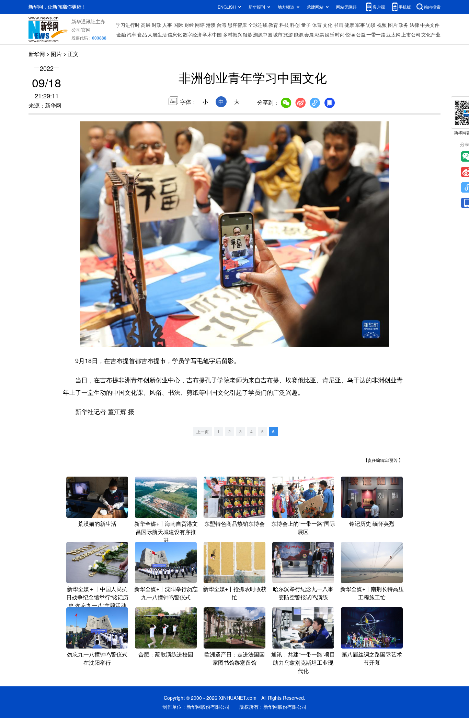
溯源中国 (262, 34)
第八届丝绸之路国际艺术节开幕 (372, 658)
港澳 (211, 24)
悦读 (350, 34)
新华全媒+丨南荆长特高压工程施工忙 (372, 593)
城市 (278, 34)
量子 (306, 24)
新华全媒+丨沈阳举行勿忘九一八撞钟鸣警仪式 (166, 593)
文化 (327, 24)
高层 (145, 24)
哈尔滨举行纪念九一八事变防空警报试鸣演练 (303, 593)
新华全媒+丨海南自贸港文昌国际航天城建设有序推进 (166, 532)
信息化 (175, 34)
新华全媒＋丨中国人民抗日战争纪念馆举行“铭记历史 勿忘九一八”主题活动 (97, 597)
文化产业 (431, 34)
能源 (299, 34)
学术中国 (212, 34)
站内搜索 (432, 7)
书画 (338, 24)
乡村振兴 (232, 34)
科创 (295, 24)
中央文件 (429, 24)
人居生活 (157, 34)
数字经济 (192, 34)
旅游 (288, 34)
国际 (178, 24)
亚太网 (393, 34)
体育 (317, 24)
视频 (382, 24)
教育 (273, 24)
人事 (167, 24)
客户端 (379, 7)
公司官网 (81, 29)
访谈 (371, 24)
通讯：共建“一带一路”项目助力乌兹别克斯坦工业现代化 (303, 662)
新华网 (36, 54)
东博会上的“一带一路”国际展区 (303, 528)
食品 (142, 34)
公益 (361, 34)
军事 (360, 24)
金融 (121, 34)
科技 (284, 24)
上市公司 (411, 34)
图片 (393, 24)
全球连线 (257, 24)
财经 (189, 24)
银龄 (247, 34)
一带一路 (376, 34)
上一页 (202, 431)
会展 (309, 34)
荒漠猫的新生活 (97, 523)
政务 (403, 24)
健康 (349, 24)
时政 (156, 24)
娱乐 (329, 34)
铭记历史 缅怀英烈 (371, 523)
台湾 (221, 24)
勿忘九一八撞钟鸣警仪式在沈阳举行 (97, 658)
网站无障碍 (346, 7)
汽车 (131, 34)
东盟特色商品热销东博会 (234, 523)
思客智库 (237, 24)
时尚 (340, 34)
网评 (200, 24)
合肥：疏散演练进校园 (165, 654)
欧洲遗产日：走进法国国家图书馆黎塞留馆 (234, 658)
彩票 (319, 34)
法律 (414, 24)
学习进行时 (128, 24)
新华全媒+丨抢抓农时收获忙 (234, 593)
